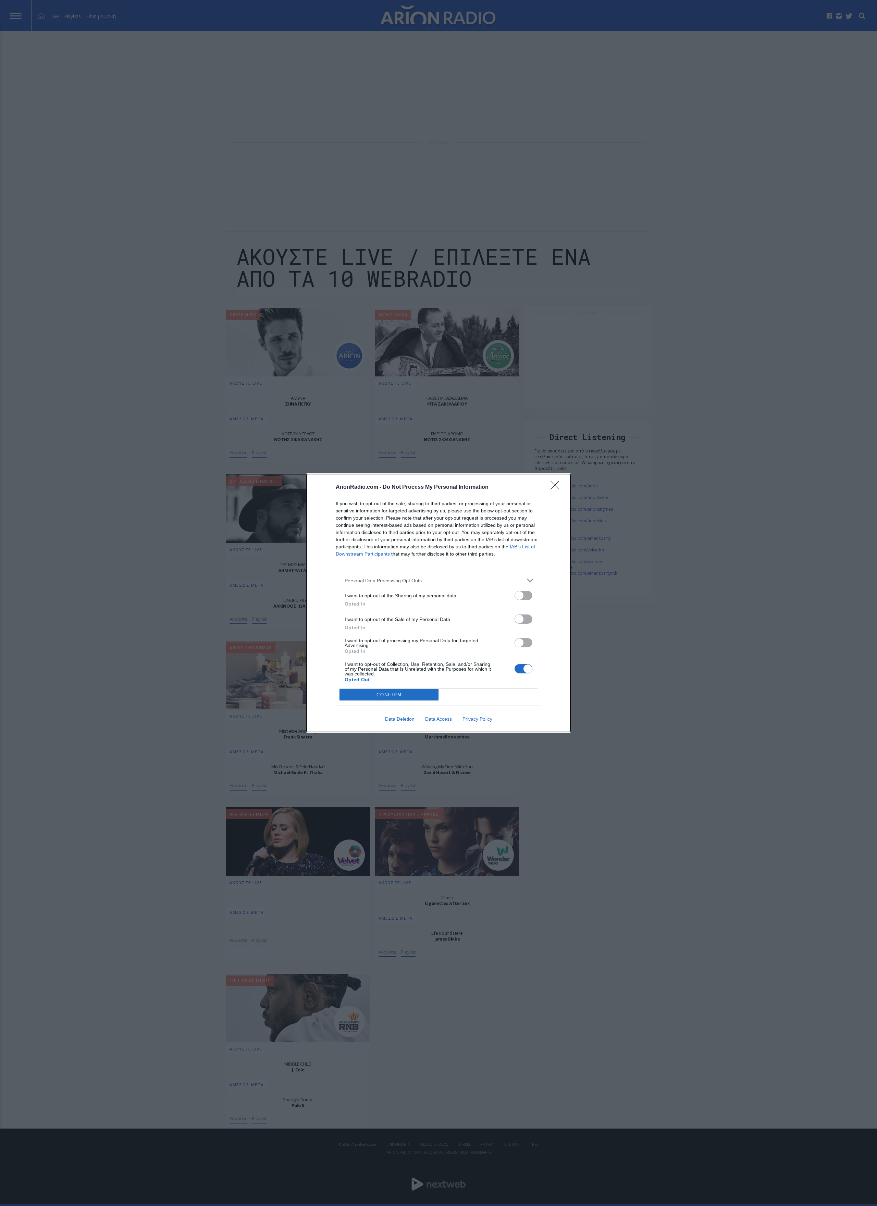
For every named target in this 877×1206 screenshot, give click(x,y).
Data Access (438, 719)
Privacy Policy (477, 719)
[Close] (557, 487)
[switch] (523, 595)
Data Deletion (400, 719)
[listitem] (438, 580)
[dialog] (438, 603)
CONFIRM (389, 694)
